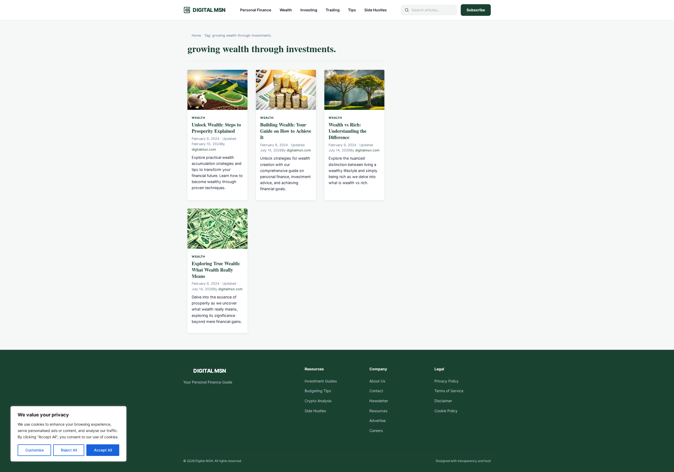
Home (196, 35)
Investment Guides (321, 381)
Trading (333, 10)
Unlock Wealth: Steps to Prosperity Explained (216, 127)
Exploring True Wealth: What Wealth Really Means (216, 269)
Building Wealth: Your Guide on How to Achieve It (285, 131)
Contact (376, 391)
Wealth (286, 10)
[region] (68, 433)
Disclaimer (443, 401)
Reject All (69, 450)
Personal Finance (255, 10)
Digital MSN (209, 10)
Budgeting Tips (318, 391)
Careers (376, 430)
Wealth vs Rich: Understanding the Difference (347, 131)
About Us (377, 381)
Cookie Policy (446, 411)
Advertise (377, 420)
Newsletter (378, 401)
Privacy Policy (446, 381)
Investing (308, 10)
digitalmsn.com (204, 149)
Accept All (103, 450)
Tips (352, 10)
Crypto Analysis (318, 401)
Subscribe (476, 10)
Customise (34, 450)
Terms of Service (448, 391)
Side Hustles (375, 10)
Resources (378, 411)
